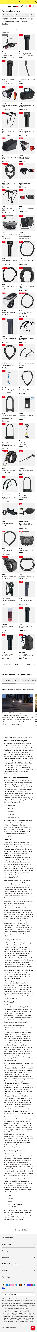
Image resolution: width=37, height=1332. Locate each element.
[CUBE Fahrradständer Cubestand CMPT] (27, 68)
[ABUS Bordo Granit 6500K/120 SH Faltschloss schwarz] (10, 68)
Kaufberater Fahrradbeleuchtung (11, 713)
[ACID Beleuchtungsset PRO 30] (27, 197)
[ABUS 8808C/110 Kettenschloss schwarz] (27, 564)
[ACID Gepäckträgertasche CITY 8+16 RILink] (27, 94)
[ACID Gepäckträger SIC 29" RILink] (10, 120)
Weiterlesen (5, 23)
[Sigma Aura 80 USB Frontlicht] (10, 301)
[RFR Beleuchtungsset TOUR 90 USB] (27, 171)
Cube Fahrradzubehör (11, 680)
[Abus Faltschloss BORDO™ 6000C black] (27, 615)
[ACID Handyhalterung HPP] (10, 511)
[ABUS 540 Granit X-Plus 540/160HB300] (27, 484)
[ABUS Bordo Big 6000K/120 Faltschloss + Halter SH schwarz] (27, 42)
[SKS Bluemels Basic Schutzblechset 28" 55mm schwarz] (10, 484)
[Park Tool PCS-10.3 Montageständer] (10, 378)
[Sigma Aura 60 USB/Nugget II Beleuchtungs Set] (27, 146)
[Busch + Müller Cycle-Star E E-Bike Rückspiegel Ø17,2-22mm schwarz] (27, 511)
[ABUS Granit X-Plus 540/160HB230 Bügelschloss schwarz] (10, 431)
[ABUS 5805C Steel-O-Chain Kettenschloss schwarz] (27, 301)
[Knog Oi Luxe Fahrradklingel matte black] (10, 458)
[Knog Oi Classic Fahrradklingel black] (10, 564)
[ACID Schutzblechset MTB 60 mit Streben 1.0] (27, 326)
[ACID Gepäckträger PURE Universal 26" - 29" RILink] (10, 197)
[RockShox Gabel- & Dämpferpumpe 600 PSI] (27, 458)
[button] (30, 6)
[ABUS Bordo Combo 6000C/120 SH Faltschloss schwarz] (27, 120)
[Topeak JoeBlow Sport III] (27, 431)
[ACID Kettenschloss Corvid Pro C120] (27, 249)
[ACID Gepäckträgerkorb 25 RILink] (27, 539)
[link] (7, 664)
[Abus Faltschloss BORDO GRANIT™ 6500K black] (10, 642)
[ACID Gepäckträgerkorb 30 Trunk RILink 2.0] (10, 223)
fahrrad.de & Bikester (11, 1327)
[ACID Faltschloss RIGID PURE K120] (10, 326)
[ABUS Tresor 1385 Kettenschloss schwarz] (10, 275)
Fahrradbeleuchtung (22, 15)
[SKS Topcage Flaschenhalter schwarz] (10, 589)
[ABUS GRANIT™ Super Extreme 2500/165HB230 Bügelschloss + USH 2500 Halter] (10, 404)
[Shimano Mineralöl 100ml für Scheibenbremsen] (10, 615)
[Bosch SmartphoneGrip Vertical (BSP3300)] (27, 404)
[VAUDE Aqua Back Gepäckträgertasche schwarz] (27, 223)
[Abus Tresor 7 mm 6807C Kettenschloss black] (27, 378)
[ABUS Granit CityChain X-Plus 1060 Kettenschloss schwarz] (10, 171)
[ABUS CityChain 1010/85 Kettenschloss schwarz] (10, 352)
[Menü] (3, 6)
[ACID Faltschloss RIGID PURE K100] (27, 589)
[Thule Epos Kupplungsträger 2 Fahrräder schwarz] (10, 42)
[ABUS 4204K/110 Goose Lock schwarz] (10, 539)
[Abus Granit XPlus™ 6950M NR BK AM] (27, 275)
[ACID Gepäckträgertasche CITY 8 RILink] (10, 146)
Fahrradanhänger (8, 15)
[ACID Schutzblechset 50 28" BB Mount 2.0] (27, 352)
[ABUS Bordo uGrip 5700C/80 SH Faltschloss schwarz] (10, 249)
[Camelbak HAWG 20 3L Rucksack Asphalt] (27, 642)
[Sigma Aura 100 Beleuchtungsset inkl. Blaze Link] (10, 94)
